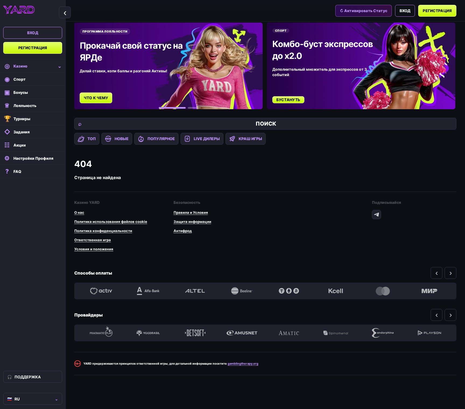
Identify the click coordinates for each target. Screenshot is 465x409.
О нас (79, 212)
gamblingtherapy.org (243, 363)
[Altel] (195, 291)
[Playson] (429, 333)
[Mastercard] (383, 291)
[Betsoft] (195, 333)
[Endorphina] (383, 333)
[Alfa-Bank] (148, 291)
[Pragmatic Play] (101, 333)
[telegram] (376, 214)
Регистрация (32, 47)
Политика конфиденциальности (103, 231)
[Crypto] (289, 291)
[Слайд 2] (194, 108)
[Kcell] (335, 291)
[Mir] (429, 291)
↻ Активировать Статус (363, 10)
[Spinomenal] (335, 333)
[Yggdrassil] (148, 333)
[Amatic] (289, 333)
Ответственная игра (92, 240)
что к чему (96, 97)
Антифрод (183, 231)
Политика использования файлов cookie (110, 221)
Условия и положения (93, 249)
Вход (32, 32)
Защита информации (192, 221)
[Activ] (101, 291)
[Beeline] (242, 291)
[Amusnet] (242, 333)
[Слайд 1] (172, 108)
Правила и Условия (191, 212)
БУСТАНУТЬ (288, 99)
